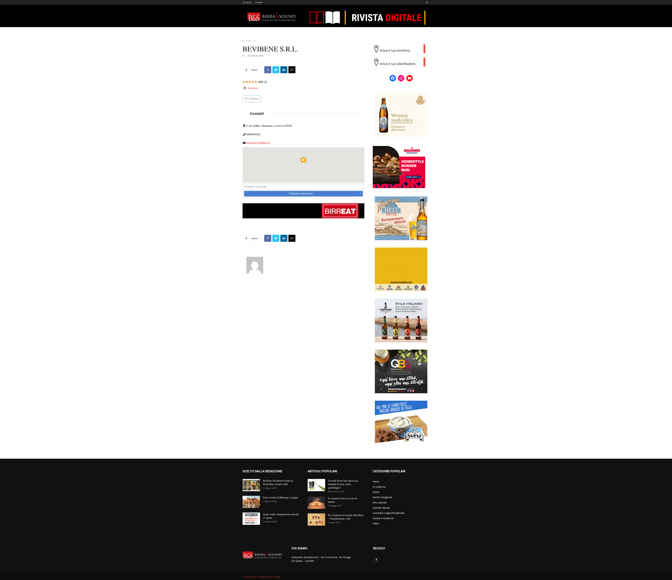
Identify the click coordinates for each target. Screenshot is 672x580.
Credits (276, 576)
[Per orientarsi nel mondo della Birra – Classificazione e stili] (316, 519)
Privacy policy (264, 576)
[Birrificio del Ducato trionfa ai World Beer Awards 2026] (251, 485)
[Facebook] (426, 2)
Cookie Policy (249, 576)
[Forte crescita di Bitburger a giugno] (251, 502)
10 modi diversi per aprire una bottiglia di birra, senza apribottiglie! (343, 484)
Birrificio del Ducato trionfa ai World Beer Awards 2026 (278, 482)
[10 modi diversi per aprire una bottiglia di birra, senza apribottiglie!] (316, 485)
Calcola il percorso (301, 193)
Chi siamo (247, 2)
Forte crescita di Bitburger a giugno (280, 497)
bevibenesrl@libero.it (258, 142)
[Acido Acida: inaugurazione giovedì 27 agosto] (251, 519)
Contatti (258, 2)
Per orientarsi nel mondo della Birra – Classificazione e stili (346, 516)
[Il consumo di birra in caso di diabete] (316, 503)
